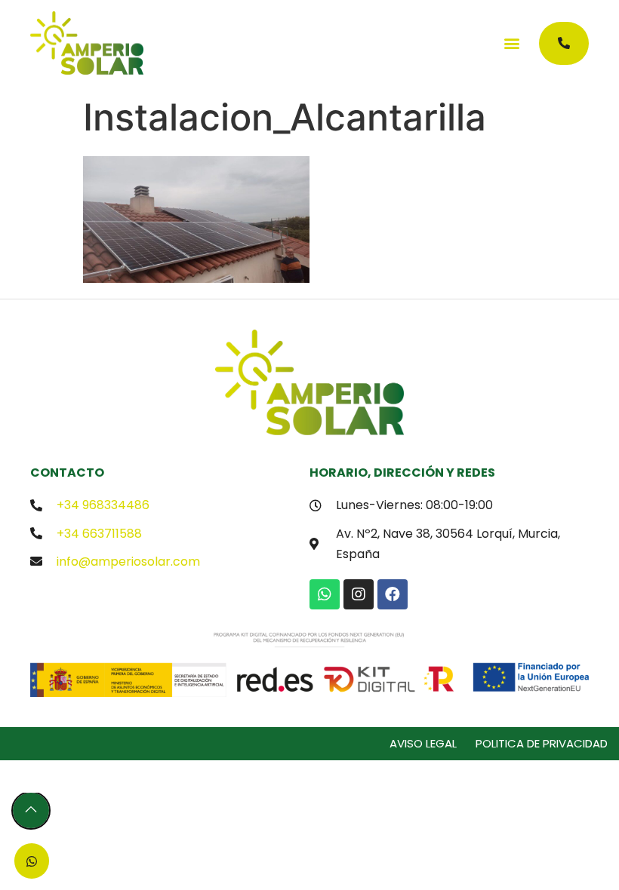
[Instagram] (358, 594)
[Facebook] (392, 594)
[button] (511, 43)
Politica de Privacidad (542, 743)
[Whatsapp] (325, 594)
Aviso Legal (423, 743)
